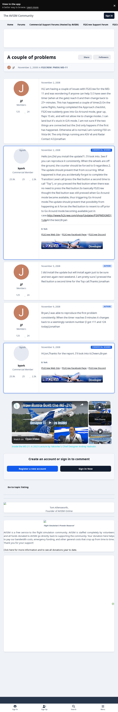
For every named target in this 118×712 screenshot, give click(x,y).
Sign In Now (86, 468)
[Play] (100, 432)
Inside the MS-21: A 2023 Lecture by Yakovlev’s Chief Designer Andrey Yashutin (49, 406)
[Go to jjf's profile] (9, 67)
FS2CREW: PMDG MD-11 (54, 67)
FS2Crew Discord (97, 234)
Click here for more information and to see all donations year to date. (40, 549)
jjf (14, 67)
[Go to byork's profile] (21, 156)
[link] (17, 406)
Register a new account (32, 468)
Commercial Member (22, 172)
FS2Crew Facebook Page (74, 234)
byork (21, 168)
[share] (82, 404)
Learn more (6, 5)
